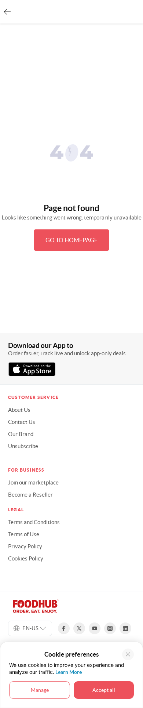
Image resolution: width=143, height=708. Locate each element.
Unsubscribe (23, 446)
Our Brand (20, 434)
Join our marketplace (33, 482)
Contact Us (21, 422)
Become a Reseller (30, 494)
